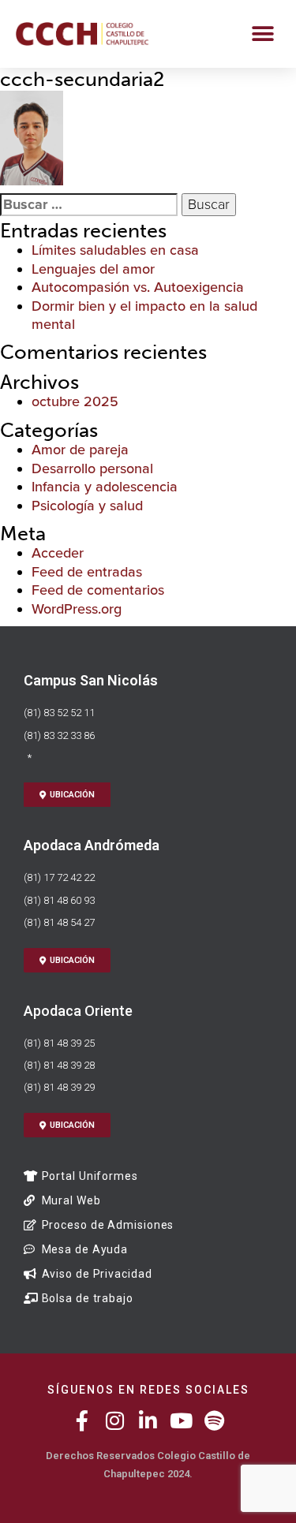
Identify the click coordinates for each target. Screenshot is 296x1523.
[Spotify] (214, 1420)
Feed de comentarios (98, 590)
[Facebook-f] (82, 1420)
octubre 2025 (75, 401)
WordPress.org (77, 609)
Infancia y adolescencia (105, 486)
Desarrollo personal (92, 468)
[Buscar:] (89, 204)
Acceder (58, 553)
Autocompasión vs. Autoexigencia (138, 287)
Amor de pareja (80, 449)
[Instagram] (115, 1420)
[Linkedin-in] (148, 1420)
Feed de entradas (87, 571)
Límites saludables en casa (115, 250)
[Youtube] (181, 1420)
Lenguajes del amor (93, 269)
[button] (262, 33)
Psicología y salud (87, 505)
